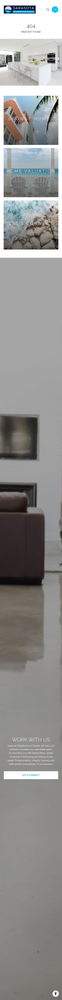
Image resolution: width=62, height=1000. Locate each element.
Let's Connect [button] (31, 775)
